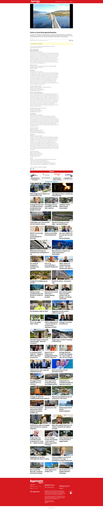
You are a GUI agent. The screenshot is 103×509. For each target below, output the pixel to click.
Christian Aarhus (52, 485)
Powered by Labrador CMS (51, 507)
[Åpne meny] (71, 1)
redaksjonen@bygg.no (51, 487)
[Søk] (68, 1)
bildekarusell (44, 167)
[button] (31, 176)
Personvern (46, 502)
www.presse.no (60, 494)
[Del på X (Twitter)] (71, 40)
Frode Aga (53, 484)
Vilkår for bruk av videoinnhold (49, 500)
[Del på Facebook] (69, 40)
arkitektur (35, 167)
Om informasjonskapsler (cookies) (49, 501)
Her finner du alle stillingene (51, 181)
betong (31, 167)
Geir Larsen (67, 486)
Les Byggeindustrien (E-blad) (59, 1)
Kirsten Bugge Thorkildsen (66, 485)
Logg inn (65, 1)
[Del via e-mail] (72, 40)
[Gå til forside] (35, 1)
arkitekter (39, 167)
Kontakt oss (61, 488)
